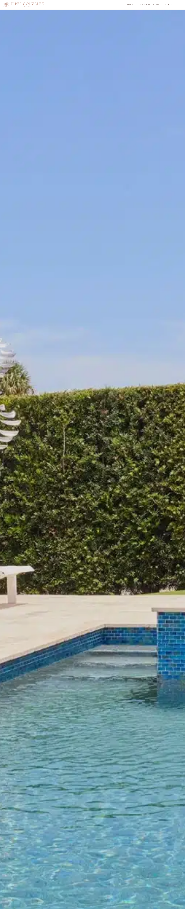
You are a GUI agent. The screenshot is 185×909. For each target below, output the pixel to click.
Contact (169, 5)
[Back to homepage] (23, 5)
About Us (131, 5)
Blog (179, 5)
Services (157, 5)
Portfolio (145, 5)
